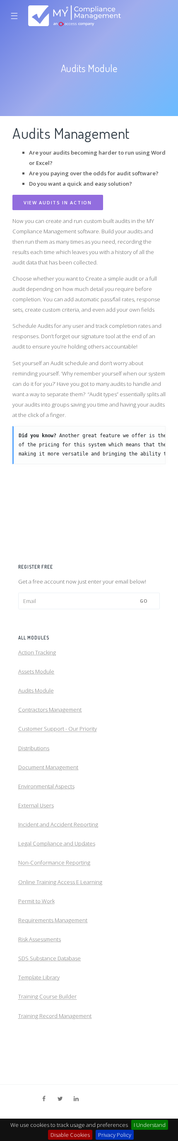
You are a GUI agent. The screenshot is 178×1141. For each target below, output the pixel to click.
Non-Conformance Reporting (54, 862)
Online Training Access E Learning (60, 882)
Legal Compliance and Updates (56, 843)
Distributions (33, 748)
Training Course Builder (47, 996)
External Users (36, 805)
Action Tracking (37, 652)
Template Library (39, 977)
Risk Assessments (39, 939)
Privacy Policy (114, 1135)
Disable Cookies (70, 1135)
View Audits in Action (58, 202)
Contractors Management (50, 709)
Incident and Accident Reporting (58, 824)
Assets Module (36, 671)
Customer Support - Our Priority (57, 728)
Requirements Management (52, 920)
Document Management (48, 767)
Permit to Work (36, 901)
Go (144, 601)
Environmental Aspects (46, 786)
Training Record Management (54, 1016)
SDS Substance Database (49, 958)
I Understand (150, 1125)
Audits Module (36, 690)
